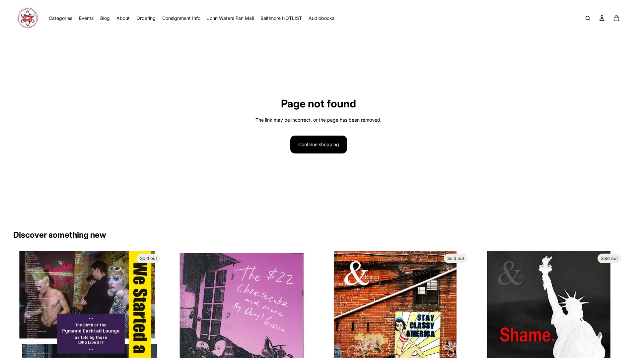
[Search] (588, 18)
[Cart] (616, 18)
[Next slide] (153, 344)
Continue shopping (318, 144)
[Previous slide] (23, 344)
